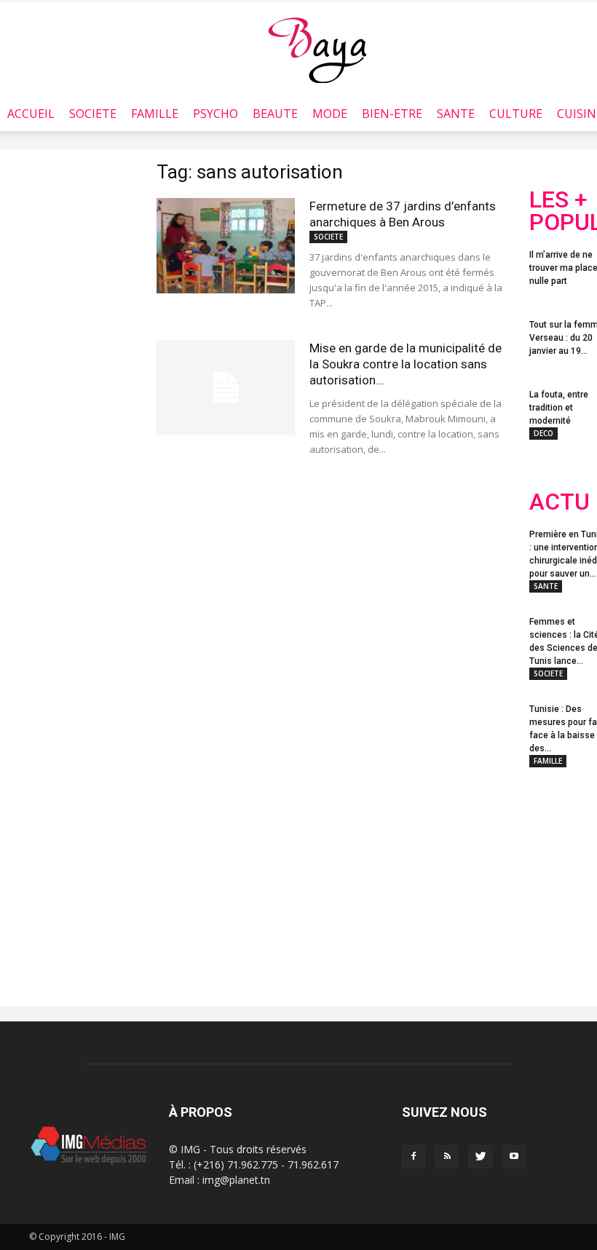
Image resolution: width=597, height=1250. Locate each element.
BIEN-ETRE (392, 114)
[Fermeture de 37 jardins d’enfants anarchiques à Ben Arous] (226, 245)
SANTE (456, 114)
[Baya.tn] (317, 49)
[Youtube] (514, 1156)
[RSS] (447, 1156)
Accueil (31, 114)
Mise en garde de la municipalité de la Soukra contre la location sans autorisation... (405, 364)
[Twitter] (480, 1156)
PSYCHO (215, 114)
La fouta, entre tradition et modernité (558, 407)
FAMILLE (154, 114)
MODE (329, 114)
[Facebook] (413, 1156)
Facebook (556, 877)
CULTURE (515, 114)
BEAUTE (275, 114)
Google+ (558, 935)
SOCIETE (92, 114)
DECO (543, 433)
